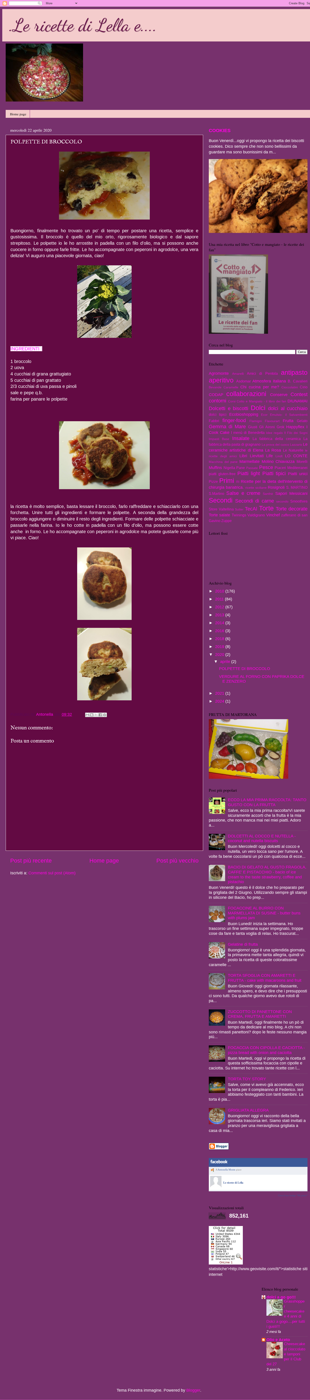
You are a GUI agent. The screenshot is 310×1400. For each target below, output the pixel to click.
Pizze (213, 481)
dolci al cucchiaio (288, 408)
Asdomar (243, 381)
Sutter (239, 509)
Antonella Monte (226, 1169)
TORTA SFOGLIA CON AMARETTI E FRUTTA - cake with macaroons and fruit (264, 978)
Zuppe (226, 521)
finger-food (234, 420)
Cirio (304, 387)
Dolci (258, 407)
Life (269, 456)
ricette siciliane (256, 487)
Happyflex (295, 427)
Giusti (252, 427)
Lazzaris (296, 444)
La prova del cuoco (275, 444)
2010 (220, 591)
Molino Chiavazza (278, 461)
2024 (220, 701)
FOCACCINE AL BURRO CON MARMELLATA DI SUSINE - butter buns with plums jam (264, 913)
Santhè (268, 494)
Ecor (264, 414)
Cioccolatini (289, 387)
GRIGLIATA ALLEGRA (248, 1110)
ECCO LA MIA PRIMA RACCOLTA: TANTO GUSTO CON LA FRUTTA (267, 802)
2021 (220, 693)
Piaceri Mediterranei (291, 468)
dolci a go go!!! (281, 1297)
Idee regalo (274, 433)
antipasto (294, 372)
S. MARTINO (297, 487)
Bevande (215, 387)
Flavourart (272, 421)
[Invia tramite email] (87, 715)
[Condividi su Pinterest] (104, 715)
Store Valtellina (221, 509)
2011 (220, 599)
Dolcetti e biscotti (228, 408)
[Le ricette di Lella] (215, 1186)
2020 (220, 654)
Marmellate (249, 461)
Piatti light (248, 473)
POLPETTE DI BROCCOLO (244, 668)
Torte (266, 508)
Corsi (232, 401)
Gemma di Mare (227, 426)
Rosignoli (276, 487)
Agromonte (219, 373)
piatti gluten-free (222, 474)
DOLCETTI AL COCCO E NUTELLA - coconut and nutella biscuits (262, 838)
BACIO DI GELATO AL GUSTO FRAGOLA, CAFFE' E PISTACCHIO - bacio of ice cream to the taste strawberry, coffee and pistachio (267, 874)
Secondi (220, 500)
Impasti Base (219, 439)
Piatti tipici (274, 473)
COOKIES (220, 130)
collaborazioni (246, 393)
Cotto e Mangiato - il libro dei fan (261, 401)
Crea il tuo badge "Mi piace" (293, 1195)
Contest (299, 394)
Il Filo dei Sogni (296, 433)
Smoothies (299, 501)
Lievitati (257, 456)
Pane (240, 468)
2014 (220, 623)
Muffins (215, 467)
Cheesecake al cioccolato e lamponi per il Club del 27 (285, 1354)
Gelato (302, 421)
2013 (220, 615)
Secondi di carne (254, 501)
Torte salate (219, 515)
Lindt (279, 456)
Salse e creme (243, 493)
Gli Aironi (267, 427)
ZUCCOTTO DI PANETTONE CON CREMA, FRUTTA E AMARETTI (260, 1014)
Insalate (240, 438)
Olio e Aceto (278, 1339)
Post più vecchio (177, 860)
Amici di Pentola (262, 373)
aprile (225, 661)
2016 (220, 631)
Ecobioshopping (243, 414)
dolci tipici (217, 414)
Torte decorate (292, 509)
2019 (220, 646)
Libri (243, 456)
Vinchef (273, 515)
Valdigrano (256, 515)
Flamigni (255, 421)
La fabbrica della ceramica (277, 439)
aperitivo (221, 380)
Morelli (302, 461)
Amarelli (238, 373)
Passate (252, 468)
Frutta (288, 420)
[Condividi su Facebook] (100, 715)
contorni (217, 401)
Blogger (193, 1390)
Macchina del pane (223, 462)
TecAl (251, 509)
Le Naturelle (293, 450)
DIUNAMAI (298, 401)
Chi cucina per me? (259, 387)
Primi (226, 480)
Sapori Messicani (291, 493)
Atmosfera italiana (269, 381)
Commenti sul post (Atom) (52, 873)
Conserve (279, 394)
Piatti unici (298, 474)
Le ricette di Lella (233, 1182)
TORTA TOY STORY (247, 1079)
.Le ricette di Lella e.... (83, 25)
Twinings (239, 515)
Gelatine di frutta (243, 944)
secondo (282, 501)
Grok (280, 427)
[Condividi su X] (96, 715)
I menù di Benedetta (248, 432)
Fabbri (214, 421)
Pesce (266, 467)
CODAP (216, 394)
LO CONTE (296, 456)
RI (237, 482)
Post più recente (31, 860)
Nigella (229, 468)
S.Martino (216, 493)
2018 (220, 638)
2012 (220, 607)
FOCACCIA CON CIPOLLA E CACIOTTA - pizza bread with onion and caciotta (266, 1050)
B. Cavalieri (298, 381)
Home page (18, 114)
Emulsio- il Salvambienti (289, 414)
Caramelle (231, 387)
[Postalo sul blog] (91, 715)
